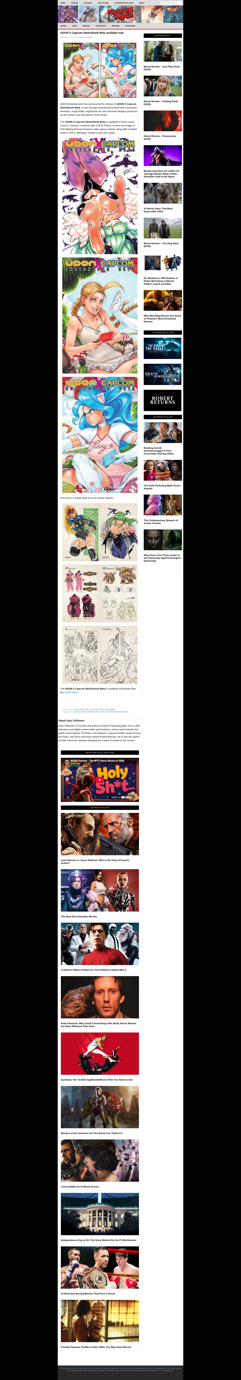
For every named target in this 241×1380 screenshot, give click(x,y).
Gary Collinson (92, 710)
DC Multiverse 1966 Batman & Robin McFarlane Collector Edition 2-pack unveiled (161, 281)
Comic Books (79, 710)
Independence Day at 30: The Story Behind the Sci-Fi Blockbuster (98, 1240)
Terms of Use (126, 1371)
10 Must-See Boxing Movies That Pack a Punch (88, 1293)
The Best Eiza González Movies (79, 916)
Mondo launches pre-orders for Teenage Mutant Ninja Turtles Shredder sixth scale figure (161, 174)
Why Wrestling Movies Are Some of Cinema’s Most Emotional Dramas (162, 318)
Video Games (110, 710)
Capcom (77, 712)
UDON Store (71, 692)
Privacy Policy (139, 1371)
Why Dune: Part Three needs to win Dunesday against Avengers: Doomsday (163, 558)
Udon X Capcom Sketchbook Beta (114, 712)
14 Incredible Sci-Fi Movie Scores (80, 1186)
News (101, 710)
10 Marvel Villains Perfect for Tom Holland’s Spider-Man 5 (93, 970)
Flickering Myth (120, 14)
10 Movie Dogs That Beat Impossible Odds (158, 210)
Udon (97, 712)
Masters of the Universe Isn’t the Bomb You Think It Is (91, 1133)
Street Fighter (87, 712)
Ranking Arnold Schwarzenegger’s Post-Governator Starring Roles (159, 451)
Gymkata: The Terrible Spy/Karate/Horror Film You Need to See (97, 1079)
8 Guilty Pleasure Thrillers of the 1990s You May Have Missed (96, 1347)
